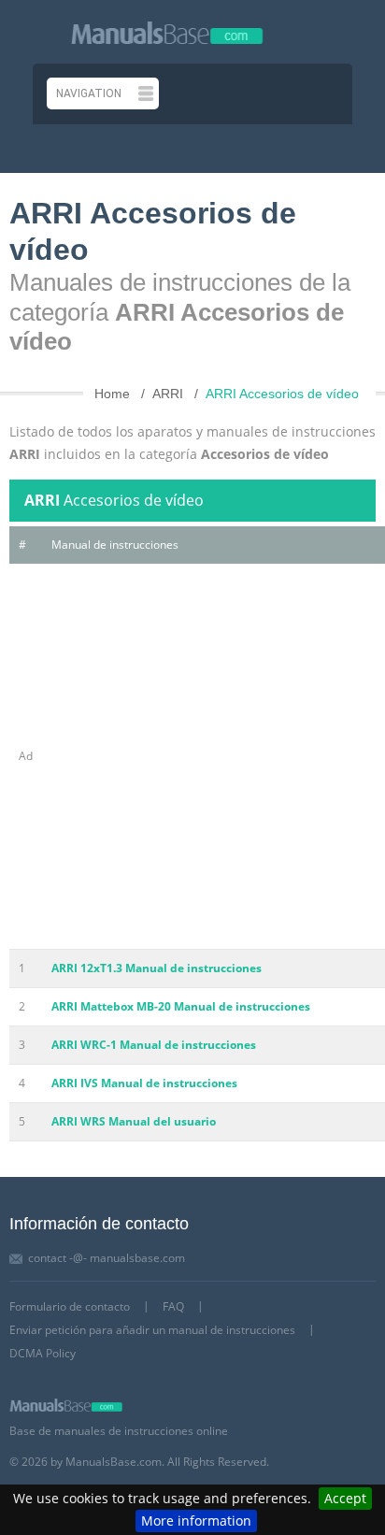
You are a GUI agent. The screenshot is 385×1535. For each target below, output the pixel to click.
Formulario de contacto (69, 1306)
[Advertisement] (192, 756)
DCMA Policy (42, 1353)
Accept (345, 1498)
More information (196, 1520)
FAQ (173, 1306)
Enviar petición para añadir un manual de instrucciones (152, 1330)
